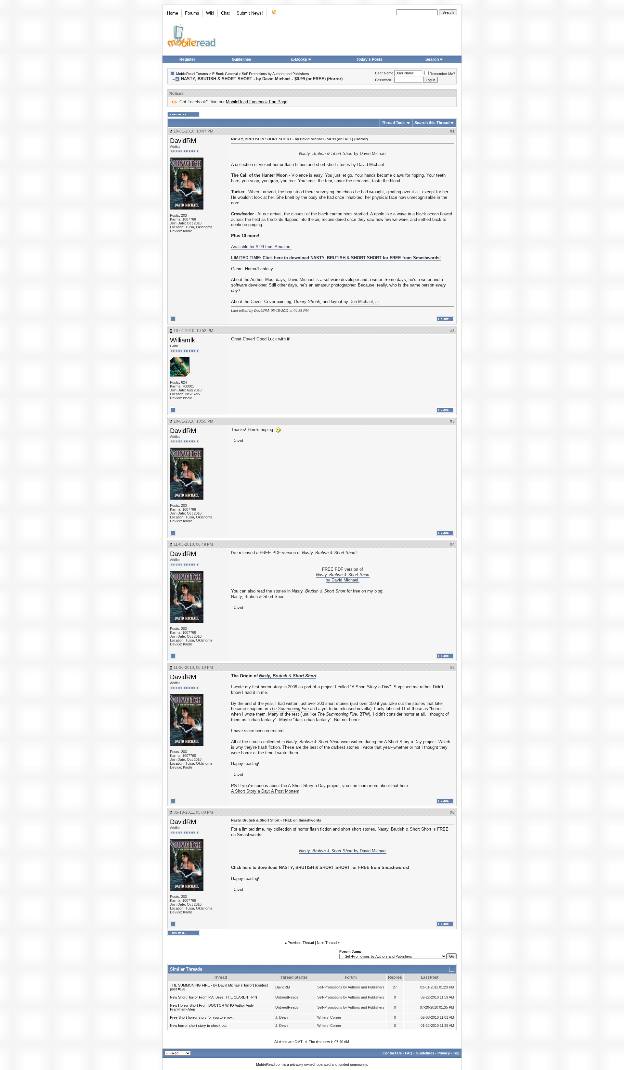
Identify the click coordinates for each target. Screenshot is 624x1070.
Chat (225, 13)
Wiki (210, 13)
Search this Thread (431, 123)
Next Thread (327, 943)
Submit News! (250, 13)
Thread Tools (394, 123)
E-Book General (225, 74)
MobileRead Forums (192, 74)
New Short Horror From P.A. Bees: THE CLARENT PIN (213, 997)
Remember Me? (442, 74)
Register (187, 59)
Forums (192, 13)
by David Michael (342, 153)
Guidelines (241, 59)
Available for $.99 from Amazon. (261, 246)
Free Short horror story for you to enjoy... (202, 1017)
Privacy (443, 1053)
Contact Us (392, 1053)
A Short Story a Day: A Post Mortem (265, 791)
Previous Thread (301, 943)
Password (383, 80)
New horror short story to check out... (199, 1025)
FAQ (408, 1053)
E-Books (299, 59)
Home (172, 13)
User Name (384, 73)
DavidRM (183, 140)
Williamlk (182, 340)
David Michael (301, 279)
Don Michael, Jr (364, 301)
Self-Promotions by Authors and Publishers (275, 74)
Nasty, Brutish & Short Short (258, 596)
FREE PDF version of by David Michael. (343, 575)
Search (432, 59)
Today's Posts (370, 59)
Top (456, 1053)
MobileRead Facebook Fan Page (256, 101)
